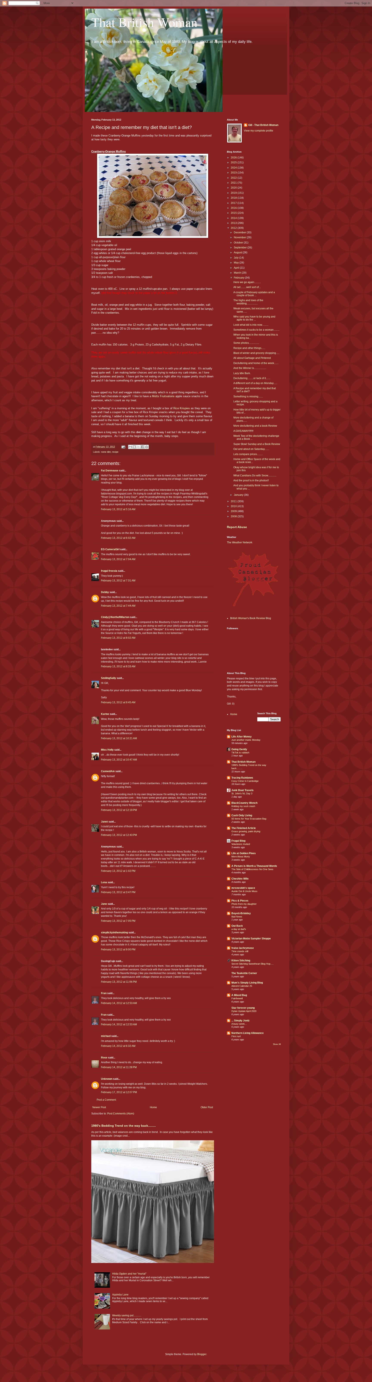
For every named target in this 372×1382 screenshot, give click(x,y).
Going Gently (239, 749)
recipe (115, 452)
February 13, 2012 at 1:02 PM (118, 870)
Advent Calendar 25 (241, 986)
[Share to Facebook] (142, 447)
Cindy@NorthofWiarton (115, 617)
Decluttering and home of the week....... (256, 363)
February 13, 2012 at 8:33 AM (118, 666)
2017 (234, 203)
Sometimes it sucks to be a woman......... (256, 329)
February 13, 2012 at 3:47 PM (118, 892)
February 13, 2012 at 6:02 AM (118, 537)
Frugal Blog (238, 840)
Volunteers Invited (240, 844)
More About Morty (240, 856)
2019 (234, 192)
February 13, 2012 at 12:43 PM (119, 835)
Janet (104, 821)
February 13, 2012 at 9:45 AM (118, 702)
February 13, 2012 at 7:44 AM (118, 605)
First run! (236, 1036)
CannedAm (108, 771)
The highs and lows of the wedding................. (248, 302)
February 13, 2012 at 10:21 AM (119, 738)
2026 (234, 157)
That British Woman (144, 22)
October (239, 242)
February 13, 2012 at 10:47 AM (119, 759)
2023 (234, 172)
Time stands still (239, 951)
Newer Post (99, 1107)
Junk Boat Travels (242, 790)
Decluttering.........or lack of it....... (251, 378)
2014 (234, 218)
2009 (234, 511)
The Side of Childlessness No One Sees (252, 869)
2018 (234, 197)
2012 (234, 227)
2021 (234, 182)
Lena (104, 882)
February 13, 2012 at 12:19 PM (119, 810)
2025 (234, 162)
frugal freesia (109, 570)
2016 (234, 207)
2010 (234, 506)
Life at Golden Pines (243, 853)
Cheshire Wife (240, 878)
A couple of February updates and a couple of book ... (254, 294)
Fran (104, 993)
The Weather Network (239, 542)
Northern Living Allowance (247, 1033)
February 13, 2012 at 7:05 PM (118, 920)
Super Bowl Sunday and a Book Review (256, 444)
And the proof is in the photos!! (251, 480)
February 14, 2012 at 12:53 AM (119, 1003)
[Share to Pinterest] (146, 447)
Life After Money (241, 736)
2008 (234, 516)
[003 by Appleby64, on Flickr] (152, 237)
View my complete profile (258, 130)
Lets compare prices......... (248, 454)
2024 (234, 167)
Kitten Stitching (240, 960)
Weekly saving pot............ (126, 1315)
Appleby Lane (120, 1294)
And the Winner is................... (249, 368)
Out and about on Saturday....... (251, 449)
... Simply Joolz (240, 1020)
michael (106, 1036)
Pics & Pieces (239, 900)
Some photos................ (246, 342)
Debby (105, 592)
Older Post (207, 1107)
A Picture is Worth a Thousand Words (254, 866)
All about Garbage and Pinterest (252, 357)
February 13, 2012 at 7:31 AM (118, 580)
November (240, 237)
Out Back (237, 925)
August (238, 252)
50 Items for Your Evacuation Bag (248, 818)
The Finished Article (243, 828)
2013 (234, 223)
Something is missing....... (248, 396)
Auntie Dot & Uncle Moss (244, 891)
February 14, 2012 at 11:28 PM (119, 1067)
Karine (105, 714)
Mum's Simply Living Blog (247, 982)
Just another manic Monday (245, 740)
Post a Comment (106, 1099)
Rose (104, 1057)
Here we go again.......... (247, 282)
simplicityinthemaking (114, 932)
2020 (234, 187)
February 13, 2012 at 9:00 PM (118, 949)
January (239, 494)
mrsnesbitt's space (243, 887)
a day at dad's (238, 929)
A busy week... (239, 1024)
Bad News (236, 916)
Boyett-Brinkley (241, 913)
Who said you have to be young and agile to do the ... (254, 318)
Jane (104, 903)
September (240, 247)
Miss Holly (107, 749)
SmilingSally (108, 678)
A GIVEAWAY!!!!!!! (243, 430)
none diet (106, 452)
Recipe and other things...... (249, 348)
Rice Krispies (181, 408)
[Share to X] (138, 447)
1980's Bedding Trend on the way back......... (123, 1125)
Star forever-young (243, 1007)
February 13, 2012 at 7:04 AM (118, 559)
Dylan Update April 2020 (243, 1011)
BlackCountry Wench (244, 802)
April (237, 267)
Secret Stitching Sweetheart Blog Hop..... (252, 963)
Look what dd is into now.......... (250, 324)
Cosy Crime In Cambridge (245, 781)
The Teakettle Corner (244, 973)
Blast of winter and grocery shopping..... (256, 353)
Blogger (201, 1354)
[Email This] (130, 447)
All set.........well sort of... (247, 287)
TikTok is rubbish (240, 752)
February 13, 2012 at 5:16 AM (118, 509)
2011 (234, 501)
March (238, 272)
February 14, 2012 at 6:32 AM (118, 1045)
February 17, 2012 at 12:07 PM (119, 1092)
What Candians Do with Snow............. (254, 475)
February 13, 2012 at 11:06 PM (119, 981)
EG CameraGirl (110, 549)
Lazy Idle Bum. (242, 373)
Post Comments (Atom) (120, 1113)
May (236, 262)
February (239, 277)
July (236, 257)
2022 (234, 177)
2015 (234, 212)
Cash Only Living (241, 815)
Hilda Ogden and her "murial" (129, 1273)
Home (153, 1107)
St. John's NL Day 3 (241, 793)
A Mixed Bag (239, 995)
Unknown (106, 1078)
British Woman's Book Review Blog (250, 618)
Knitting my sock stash (243, 806)
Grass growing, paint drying (245, 831)
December (240, 232)
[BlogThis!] (134, 447)
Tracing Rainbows (242, 777)
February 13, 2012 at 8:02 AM (118, 637)
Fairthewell (237, 998)
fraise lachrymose (242, 948)
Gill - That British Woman (263, 125)
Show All (277, 1044)
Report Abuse (237, 527)
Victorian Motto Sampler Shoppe (251, 938)
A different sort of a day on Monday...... (255, 383)
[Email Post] (123, 446)
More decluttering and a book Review (255, 425)
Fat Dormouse (109, 470)
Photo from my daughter (244, 904)
